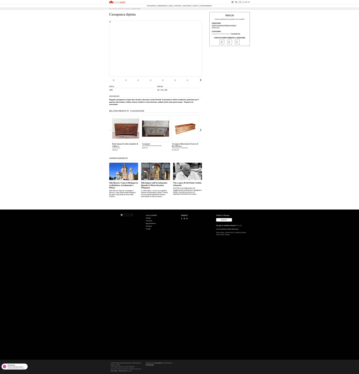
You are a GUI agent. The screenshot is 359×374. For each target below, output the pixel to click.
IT (244, 2)
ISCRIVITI (224, 220)
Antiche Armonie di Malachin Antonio (152, 145)
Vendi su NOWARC (151, 215)
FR (249, 2)
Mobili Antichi (121, 8)
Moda (171, 6)
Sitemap (227, 234)
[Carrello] (236, 2)
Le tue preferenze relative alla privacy (227, 229)
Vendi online (186, 6)
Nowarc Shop (220, 234)
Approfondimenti (206, 6)
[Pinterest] (187, 218)
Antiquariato (151, 6)
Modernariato (162, 6)
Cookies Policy (229, 232)
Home (110, 8)
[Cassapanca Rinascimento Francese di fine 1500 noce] (185, 128)
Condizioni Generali (240, 232)
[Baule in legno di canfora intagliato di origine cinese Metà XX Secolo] (125, 128)
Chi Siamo (149, 226)
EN (246, 2)
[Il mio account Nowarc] (232, 2)
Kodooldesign (150, 365)
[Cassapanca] (155, 128)
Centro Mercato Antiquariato (180, 147)
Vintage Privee (116, 147)
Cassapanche (128, 8)
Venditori (177, 6)
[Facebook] (181, 218)
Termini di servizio (123, 370)
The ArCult (149, 220)
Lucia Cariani (157, 363)
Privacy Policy (220, 232)
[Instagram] (184, 218)
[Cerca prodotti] (240, 2)
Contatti (196, 6)
